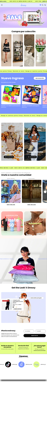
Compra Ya (23, 262)
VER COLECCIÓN (6, 52)
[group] (23, 97)
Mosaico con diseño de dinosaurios (10, 105)
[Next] (45, 95)
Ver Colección (39, 78)
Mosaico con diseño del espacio (30, 105)
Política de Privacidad (30, 396)
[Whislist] (40, 5)
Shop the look (11, 204)
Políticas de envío (29, 390)
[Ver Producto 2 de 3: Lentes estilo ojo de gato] (28, 298)
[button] (42, 5)
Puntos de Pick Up (29, 394)
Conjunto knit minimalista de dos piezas (18, 302)
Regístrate (34, 335)
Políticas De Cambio (29, 392)
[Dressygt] (23, 5)
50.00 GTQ (3, 107)
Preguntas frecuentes (30, 388)
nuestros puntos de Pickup (39, 350)
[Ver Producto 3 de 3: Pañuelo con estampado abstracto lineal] (16, 297)
